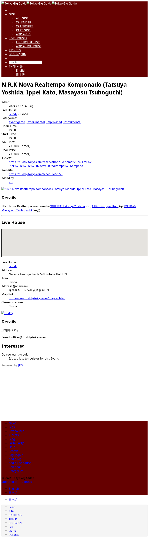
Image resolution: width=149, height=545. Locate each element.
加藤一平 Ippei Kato (105, 206)
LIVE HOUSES (18, 38)
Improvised (54, 122)
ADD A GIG (23, 34)
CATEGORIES (24, 26)
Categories (16, 471)
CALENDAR (23, 22)
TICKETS (15, 50)
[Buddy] (7, 313)
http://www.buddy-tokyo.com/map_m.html (37, 298)
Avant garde (17, 122)
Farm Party (16, 443)
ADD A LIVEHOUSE (28, 46)
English (21, 71)
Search (13, 451)
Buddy (13, 114)
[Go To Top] (1, 542)
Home (12, 507)
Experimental (36, 122)
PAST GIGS (23, 30)
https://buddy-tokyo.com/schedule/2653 (36, 174)
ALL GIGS (22, 18)
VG (11, 182)
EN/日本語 (16, 66)
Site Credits (9, 482)
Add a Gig (15, 459)
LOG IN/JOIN (17, 54)
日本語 (20, 75)
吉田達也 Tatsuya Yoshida (67, 206)
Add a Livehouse (20, 463)
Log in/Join (16, 455)
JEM (20, 365)
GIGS (12, 14)
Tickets (14, 435)
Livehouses (16, 431)
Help (12, 447)
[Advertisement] (74, 392)
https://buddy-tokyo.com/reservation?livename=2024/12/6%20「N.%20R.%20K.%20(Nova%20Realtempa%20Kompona (51, 164)
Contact (27, 482)
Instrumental (72, 122)
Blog (12, 439)
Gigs (12, 427)
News (13, 423)
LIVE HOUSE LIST (28, 42)
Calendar (15, 467)
